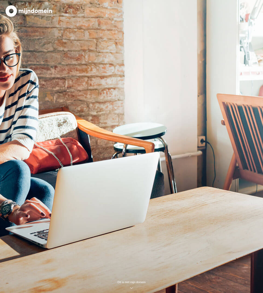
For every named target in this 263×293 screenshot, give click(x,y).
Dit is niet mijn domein (132, 282)
